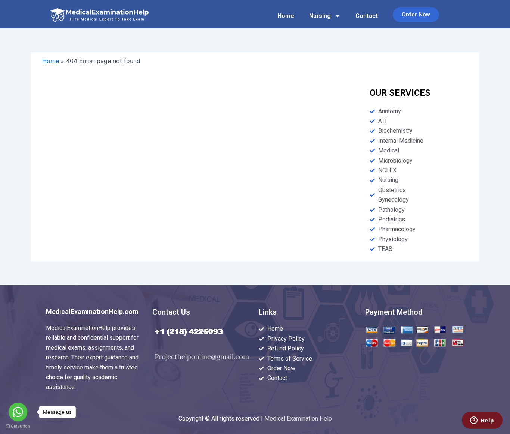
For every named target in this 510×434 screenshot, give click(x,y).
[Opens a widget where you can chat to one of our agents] (482, 421)
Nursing (320, 15)
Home (285, 15)
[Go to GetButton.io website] (18, 426)
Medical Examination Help (298, 418)
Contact (366, 15)
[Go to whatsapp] (18, 412)
